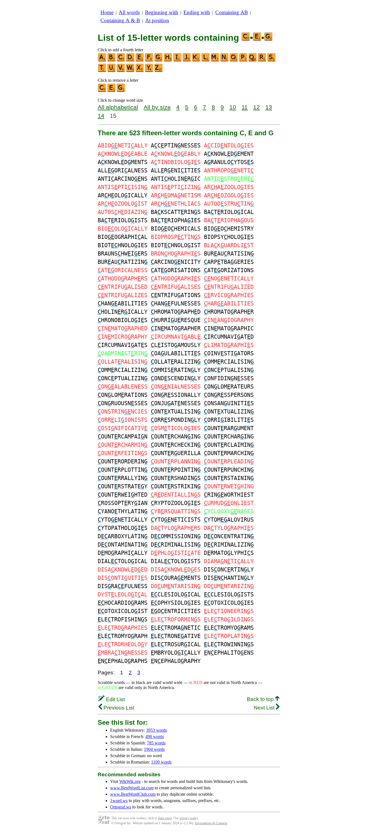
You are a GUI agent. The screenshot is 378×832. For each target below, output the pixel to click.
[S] (271, 60)
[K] (196, 60)
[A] (102, 60)
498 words (154, 736)
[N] (224, 60)
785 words (156, 743)
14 (101, 116)
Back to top (261, 699)
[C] (121, 60)
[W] (130, 70)
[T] (102, 70)
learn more (165, 818)
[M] (215, 60)
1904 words (154, 749)
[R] (262, 60)
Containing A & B (120, 20)
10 (232, 107)
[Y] (149, 70)
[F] (149, 60)
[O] (234, 60)
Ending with (196, 12)
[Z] (159, 70)
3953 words (156, 730)
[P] (243, 60)
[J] (187, 60)
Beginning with (161, 12)
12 (256, 107)
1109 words (161, 762)
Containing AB (231, 12)
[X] (140, 70)
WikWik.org (130, 781)
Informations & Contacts (211, 823)
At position (157, 20)
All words (129, 12)
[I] (177, 60)
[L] (206, 60)
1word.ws (119, 800)
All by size (157, 107)
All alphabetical (118, 107)
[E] (140, 60)
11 (245, 107)
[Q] (253, 60)
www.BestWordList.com (132, 787)
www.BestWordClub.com (133, 794)
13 (268, 107)
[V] (121, 70)
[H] (168, 60)
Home (106, 12)
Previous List (118, 708)
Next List (265, 708)
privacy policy (189, 818)
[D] (130, 60)
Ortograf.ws (120, 807)
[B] (111, 60)
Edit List (115, 699)
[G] (159, 60)
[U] (111, 70)
